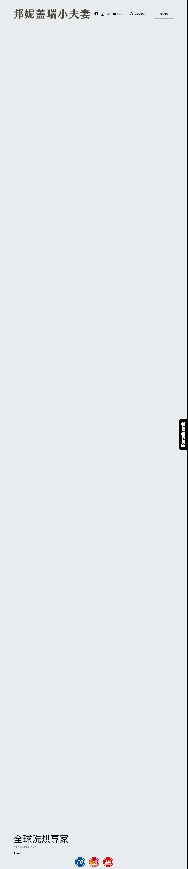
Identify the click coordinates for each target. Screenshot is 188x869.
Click (183, 434)
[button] (138, 14)
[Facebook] (96, 14)
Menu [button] (164, 13)
